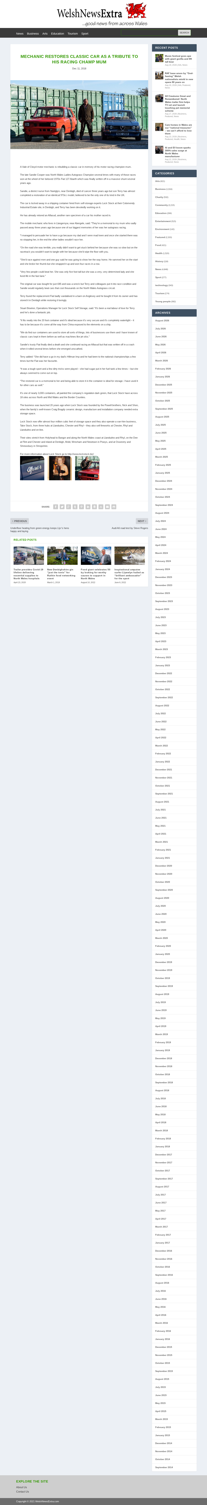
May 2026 (160, 344)
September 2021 (164, 793)
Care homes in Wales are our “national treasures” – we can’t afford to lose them (178, 129)
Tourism (73, 34)
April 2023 (160, 641)
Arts (45, 34)
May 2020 (160, 922)
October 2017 (162, 1170)
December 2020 (163, 865)
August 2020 (162, 898)
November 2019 (163, 970)
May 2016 (160, 1307)
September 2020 (164, 890)
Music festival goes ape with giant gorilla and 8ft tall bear (178, 59)
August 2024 (162, 513)
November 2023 (163, 585)
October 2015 (162, 1363)
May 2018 (160, 1114)
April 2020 (160, 930)
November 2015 (163, 1355)
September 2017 (164, 1178)
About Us (21, 1487)
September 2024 (164, 505)
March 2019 (161, 1034)
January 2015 (162, 1435)
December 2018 (163, 1058)
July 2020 (160, 906)
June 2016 (161, 1299)
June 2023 (161, 625)
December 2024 (163, 481)
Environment (162, 229)
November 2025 (163, 392)
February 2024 (163, 561)
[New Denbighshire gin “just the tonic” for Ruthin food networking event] (62, 556)
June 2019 (161, 1010)
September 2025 (164, 408)
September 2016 (164, 1275)
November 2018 (163, 1066)
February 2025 (163, 465)
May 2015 (160, 1403)
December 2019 (163, 962)
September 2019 (164, 986)
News (19, 34)
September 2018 (164, 1082)
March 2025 (161, 457)
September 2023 (164, 601)
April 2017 (160, 1218)
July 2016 (160, 1291)
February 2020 (163, 946)
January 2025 (162, 473)
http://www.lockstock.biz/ (81, 454)
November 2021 (163, 777)
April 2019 (160, 1026)
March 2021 (161, 842)
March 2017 (161, 1226)
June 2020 (161, 914)
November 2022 (163, 681)
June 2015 (161, 1395)
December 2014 (163, 1443)
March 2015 (161, 1419)
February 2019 (163, 1042)
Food (158, 245)
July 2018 (160, 1098)
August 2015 (162, 1379)
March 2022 (161, 745)
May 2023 (160, 633)
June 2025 (161, 432)
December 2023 (163, 577)
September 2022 (164, 697)
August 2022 (162, 705)
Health (177, 139)
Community (161, 205)
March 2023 (161, 649)
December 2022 (163, 673)
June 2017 (161, 1202)
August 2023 (162, 609)
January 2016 (162, 1339)
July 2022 (160, 713)
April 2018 (160, 1122)
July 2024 (160, 521)
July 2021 (160, 809)
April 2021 (160, 833)
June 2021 (161, 817)
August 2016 (162, 1283)
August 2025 (162, 416)
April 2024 (160, 545)
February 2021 (163, 849)
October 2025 (162, 400)
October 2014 (162, 1459)
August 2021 (162, 801)
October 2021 (162, 785)
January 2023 (162, 665)
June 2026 (161, 336)
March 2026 (161, 360)
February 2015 (163, 1427)
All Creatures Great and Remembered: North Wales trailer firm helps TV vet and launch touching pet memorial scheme (178, 103)
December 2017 (163, 1154)
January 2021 (162, 858)
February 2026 (163, 368)
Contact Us (22, 1491)
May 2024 (160, 537)
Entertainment (163, 221)
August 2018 (162, 1090)
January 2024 (162, 569)
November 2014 (163, 1451)
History (159, 261)
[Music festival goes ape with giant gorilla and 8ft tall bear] (159, 58)
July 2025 (160, 425)
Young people (163, 301)
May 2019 (160, 1018)
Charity (159, 197)
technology (161, 285)
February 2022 (163, 753)
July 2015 (160, 1387)
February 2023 (163, 657)
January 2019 (162, 1050)
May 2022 (160, 729)
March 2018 (161, 1130)
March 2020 (161, 938)
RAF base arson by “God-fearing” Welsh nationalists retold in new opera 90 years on (179, 77)
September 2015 (164, 1371)
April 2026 (160, 352)
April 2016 (160, 1315)
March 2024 (161, 553)
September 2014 (164, 1467)
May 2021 (160, 826)
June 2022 (161, 721)
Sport (84, 34)
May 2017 (160, 1210)
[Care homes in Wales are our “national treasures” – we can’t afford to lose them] (159, 127)
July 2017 (160, 1194)
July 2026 (160, 328)
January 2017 (162, 1242)
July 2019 (160, 1002)
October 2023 (162, 593)
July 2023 (160, 617)
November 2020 (163, 874)
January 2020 (162, 954)
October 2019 (162, 978)
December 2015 (163, 1347)
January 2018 (162, 1146)
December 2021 (163, 769)
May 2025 (160, 441)
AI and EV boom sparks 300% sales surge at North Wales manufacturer (178, 152)
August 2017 (162, 1186)
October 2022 (162, 689)
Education (57, 34)
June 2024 (161, 529)
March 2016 (161, 1323)
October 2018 (162, 1074)
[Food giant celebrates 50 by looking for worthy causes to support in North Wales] (96, 556)
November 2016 (163, 1259)
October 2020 (162, 882)
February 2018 (163, 1138)
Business (33, 34)
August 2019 (162, 994)
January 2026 (162, 376)
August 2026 (162, 320)
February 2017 (163, 1234)
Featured (186, 85)
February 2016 (163, 1331)
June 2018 (161, 1106)
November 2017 (163, 1162)
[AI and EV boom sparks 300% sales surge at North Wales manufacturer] (159, 150)
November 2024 (163, 489)
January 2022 (162, 761)
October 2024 (162, 497)
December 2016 (163, 1251)
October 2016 (162, 1267)
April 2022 (160, 737)
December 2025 (163, 384)
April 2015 (160, 1411)
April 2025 (160, 449)
